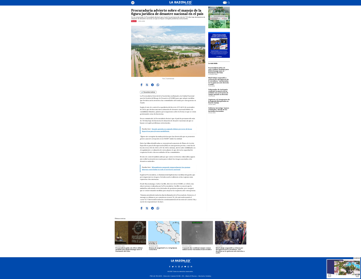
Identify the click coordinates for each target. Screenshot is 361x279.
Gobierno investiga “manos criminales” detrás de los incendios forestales (218, 109)
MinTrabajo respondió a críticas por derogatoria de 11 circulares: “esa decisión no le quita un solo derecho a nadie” (218, 81)
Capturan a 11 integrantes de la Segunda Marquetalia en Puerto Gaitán (219, 101)
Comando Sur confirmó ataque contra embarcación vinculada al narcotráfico (197, 248)
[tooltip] (141, 84)
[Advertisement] (219, 145)
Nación (134, 21)
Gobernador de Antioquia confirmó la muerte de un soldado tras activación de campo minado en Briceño (218, 92)
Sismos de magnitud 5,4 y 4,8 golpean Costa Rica (163, 248)
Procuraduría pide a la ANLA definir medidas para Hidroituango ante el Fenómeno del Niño (218, 70)
